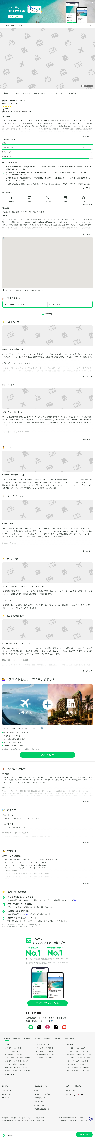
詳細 (74, 900)
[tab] (6, 93)
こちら (27, 914)
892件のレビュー (23, 111)
